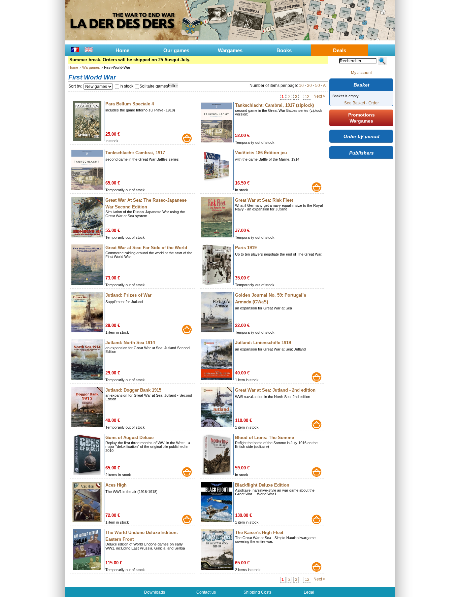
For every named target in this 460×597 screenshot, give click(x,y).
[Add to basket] (187, 138)
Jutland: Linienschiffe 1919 (263, 342)
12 (307, 96)
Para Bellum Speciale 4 (129, 103)
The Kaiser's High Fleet (259, 532)
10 (301, 85)
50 (317, 85)
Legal (309, 592)
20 (309, 85)
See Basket (354, 103)
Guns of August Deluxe (129, 437)
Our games (176, 50)
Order (373, 103)
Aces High (116, 485)
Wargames (230, 50)
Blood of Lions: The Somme (264, 437)
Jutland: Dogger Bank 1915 (133, 390)
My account (361, 72)
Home (122, 50)
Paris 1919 (246, 247)
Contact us (206, 592)
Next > (319, 96)
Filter (173, 85)
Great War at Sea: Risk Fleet (264, 200)
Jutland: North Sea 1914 (130, 342)
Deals (339, 50)
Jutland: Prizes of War (128, 295)
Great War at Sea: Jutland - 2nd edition (275, 390)
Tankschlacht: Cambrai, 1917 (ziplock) (274, 105)
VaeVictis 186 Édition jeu (261, 152)
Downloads (154, 592)
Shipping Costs (257, 592)
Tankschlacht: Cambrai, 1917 (135, 152)
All (325, 85)
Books (284, 50)
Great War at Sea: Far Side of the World (146, 247)
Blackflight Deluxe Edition (262, 485)
